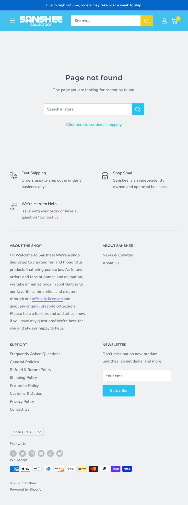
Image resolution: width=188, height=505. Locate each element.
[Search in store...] (138, 109)
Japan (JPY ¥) (22, 432)
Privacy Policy (22, 401)
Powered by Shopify (25, 489)
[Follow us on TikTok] (50, 453)
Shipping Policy (23, 377)
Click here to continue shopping (94, 124)
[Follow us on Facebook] (13, 453)
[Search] (147, 20)
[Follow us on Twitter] (22, 453)
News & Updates (118, 255)
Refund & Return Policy (30, 370)
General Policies (24, 362)
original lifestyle (40, 306)
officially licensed (47, 299)
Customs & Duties (26, 393)
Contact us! (49, 217)
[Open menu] (12, 20)
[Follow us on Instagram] (31, 453)
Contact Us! (20, 409)
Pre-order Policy (24, 385)
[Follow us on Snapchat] (59, 453)
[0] (174, 21)
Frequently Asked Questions (35, 354)
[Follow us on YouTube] (41, 453)
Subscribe (118, 390)
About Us (111, 263)
